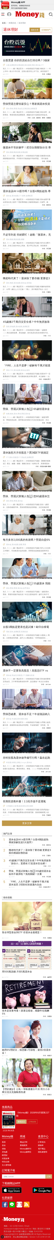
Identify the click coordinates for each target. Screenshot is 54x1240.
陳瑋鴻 (48, 205)
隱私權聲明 (42, 1152)
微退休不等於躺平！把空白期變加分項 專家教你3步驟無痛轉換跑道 (27, 149)
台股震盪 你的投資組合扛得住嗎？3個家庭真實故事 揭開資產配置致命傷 (26, 62)
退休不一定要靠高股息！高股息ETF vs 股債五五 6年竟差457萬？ (25, 672)
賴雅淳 (49, 1055)
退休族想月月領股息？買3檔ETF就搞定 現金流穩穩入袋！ (26, 454)
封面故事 (5, 1158)
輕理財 (4, 1155)
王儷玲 (48, 292)
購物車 (41, 1145)
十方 (49, 336)
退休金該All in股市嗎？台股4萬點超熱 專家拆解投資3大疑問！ (27, 193)
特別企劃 (5, 1162)
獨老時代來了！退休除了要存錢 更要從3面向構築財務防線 (26, 280)
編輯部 (49, 977)
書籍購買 (23, 1145)
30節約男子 (47, 379)
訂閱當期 (32, 1122)
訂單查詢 (41, 1142)
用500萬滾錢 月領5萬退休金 (17, 971)
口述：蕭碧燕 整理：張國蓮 (41, 118)
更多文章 (27, 823)
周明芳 (48, 728)
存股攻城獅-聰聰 (45, 466)
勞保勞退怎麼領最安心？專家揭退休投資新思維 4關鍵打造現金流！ (26, 105)
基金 (4, 1145)
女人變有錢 (6, 1165)
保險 (4, 1149)
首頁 (4, 23)
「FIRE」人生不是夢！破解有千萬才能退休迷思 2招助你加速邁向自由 (26, 367)
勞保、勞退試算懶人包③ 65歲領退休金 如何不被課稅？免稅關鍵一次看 (26, 410)
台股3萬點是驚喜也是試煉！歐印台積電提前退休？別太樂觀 (26, 628)
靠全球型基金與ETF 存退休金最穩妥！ (22, 932)
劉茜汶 (49, 1095)
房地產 (4, 1152)
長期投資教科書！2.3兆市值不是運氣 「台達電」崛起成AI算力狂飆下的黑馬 (25, 803)
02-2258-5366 (16, 1226)
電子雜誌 (41, 1149)
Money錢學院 (25, 1152)
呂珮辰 (48, 74)
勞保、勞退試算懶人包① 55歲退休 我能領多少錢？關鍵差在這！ (26, 585)
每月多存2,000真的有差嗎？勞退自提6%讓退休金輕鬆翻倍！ (26, 541)
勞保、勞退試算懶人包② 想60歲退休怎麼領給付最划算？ (26, 498)
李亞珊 (48, 161)
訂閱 (49, 1176)
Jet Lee (48, 684)
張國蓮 (49, 938)
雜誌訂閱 (23, 1142)
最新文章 (34, 30)
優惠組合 (21, 1122)
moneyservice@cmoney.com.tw (17, 1228)
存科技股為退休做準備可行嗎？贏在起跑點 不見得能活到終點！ (26, 759)
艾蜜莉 (48, 815)
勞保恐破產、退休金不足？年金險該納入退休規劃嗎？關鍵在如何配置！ (26, 715)
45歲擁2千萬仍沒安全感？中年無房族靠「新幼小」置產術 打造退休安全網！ (26, 323)
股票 (4, 1142)
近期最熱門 (46, 30)
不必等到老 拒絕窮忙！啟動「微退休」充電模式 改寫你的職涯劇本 (27, 236)
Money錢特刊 (25, 1149)
